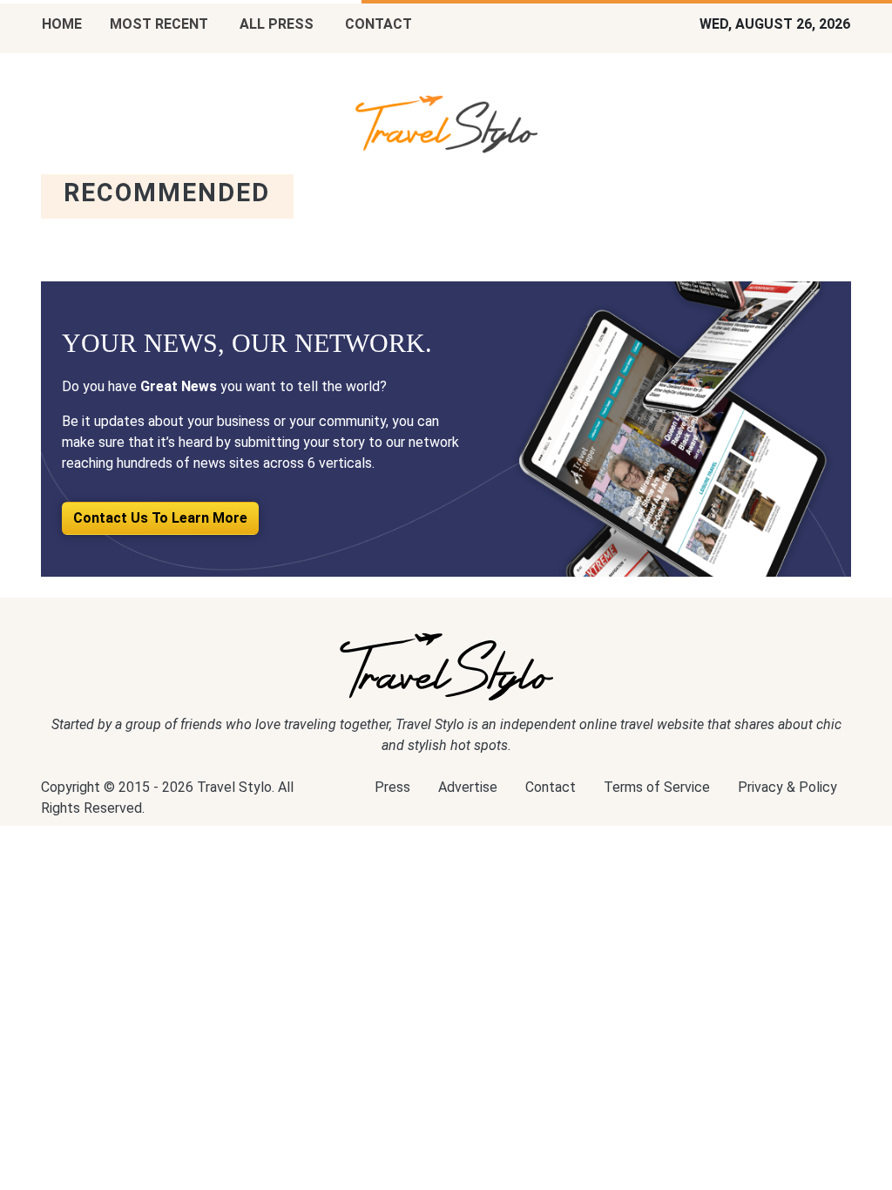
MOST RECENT (159, 24)
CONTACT (378, 24)
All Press (277, 24)
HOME (62, 24)
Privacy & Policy (787, 787)
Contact (550, 787)
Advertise (467, 787)
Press (392, 787)
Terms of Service (657, 787)
